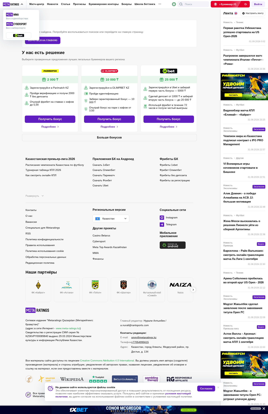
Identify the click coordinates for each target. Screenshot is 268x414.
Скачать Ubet (100, 185)
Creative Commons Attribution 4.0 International (107, 360)
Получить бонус (50, 119)
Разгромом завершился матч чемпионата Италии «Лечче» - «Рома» (243, 59)
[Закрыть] (262, 409)
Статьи (65, 4)
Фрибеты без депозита (173, 175)
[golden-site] (46, 379)
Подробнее (48, 126)
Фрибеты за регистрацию (175, 180)
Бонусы (127, 4)
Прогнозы (79, 4)
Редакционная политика (40, 262)
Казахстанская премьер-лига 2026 (50, 159)
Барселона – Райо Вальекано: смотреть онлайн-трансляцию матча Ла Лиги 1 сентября (243, 254)
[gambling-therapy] (151, 379)
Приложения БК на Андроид (113, 159)
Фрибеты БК (169, 159)
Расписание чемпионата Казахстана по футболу (55, 164)
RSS (28, 233)
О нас (29, 215)
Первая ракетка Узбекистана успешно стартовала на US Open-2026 (242, 32)
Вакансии (31, 221)
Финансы (98, 258)
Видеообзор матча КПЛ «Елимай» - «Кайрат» (239, 112)
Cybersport (99, 241)
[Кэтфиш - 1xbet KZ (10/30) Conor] (134, 410)
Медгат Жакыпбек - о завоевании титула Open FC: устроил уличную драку (242, 395)
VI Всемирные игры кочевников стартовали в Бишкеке (240, 167)
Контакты (31, 210)
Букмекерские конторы (104, 4)
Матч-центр (36, 4)
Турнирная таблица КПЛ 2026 (43, 170)
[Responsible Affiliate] (179, 379)
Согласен (206, 388)
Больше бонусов (109, 137)
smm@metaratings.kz (143, 337)
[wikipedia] (72, 379)
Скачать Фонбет (102, 180)
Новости (52, 4)
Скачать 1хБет (101, 164)
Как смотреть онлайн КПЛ (41, 175)
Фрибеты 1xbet (169, 164)
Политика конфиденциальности (44, 239)
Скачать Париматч (104, 175)
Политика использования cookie (45, 250)
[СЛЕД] (193, 289)
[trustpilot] (98, 379)
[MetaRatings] (37, 310)
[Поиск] (181, 4)
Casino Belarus (101, 235)
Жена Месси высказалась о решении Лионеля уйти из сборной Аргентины (241, 225)
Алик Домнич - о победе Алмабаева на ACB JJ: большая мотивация (239, 197)
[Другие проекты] (13, 4)
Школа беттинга (145, 4)
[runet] (29, 379)
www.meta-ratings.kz (68, 328)
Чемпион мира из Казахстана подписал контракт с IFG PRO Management (243, 140)
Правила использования (40, 245)
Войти (258, 4)
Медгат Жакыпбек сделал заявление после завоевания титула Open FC (242, 308)
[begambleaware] (125, 379)
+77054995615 (140, 342)
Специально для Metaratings (43, 227)
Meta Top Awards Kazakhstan (110, 247)
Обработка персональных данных (46, 256)
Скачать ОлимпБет (104, 170)
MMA (96, 252)
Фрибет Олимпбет (171, 170)
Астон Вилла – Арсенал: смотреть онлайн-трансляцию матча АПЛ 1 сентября (243, 337)
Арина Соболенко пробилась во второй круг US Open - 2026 (243, 280)
